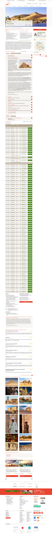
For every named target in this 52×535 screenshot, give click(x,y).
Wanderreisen (21, 521)
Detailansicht (13, 53)
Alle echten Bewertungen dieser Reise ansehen (25, 375)
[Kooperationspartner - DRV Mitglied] (36, 527)
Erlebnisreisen (28, 513)
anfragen (30, 128)
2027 (9, 123)
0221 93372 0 (39, 490)
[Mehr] (6, 341)
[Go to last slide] (6, 479)
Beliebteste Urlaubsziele (22, 515)
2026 (6, 123)
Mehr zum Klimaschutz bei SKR (14, 310)
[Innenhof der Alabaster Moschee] (11, 400)
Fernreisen (21, 513)
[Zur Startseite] (8, 3)
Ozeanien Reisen (7, 515)
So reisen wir (32, 6)
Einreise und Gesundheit (37, 54)
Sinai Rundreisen (8, 456)
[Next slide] (32, 479)
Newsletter (41, 3)
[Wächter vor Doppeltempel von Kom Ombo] (25, 423)
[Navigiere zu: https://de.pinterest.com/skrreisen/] (42, 512)
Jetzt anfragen (40, 29)
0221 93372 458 (41, 32)
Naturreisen (21, 517)
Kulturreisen (28, 521)
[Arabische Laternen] (11, 437)
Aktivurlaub (28, 514)
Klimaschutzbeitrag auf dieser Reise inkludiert (25, 40)
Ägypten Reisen (15, 27)
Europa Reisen (7, 516)
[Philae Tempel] (11, 409)
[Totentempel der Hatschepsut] (25, 446)
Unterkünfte (18, 53)
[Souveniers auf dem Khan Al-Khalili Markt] (11, 390)
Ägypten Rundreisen (8, 454)
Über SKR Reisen (38, 6)
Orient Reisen (12, 27)
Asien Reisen (7, 512)
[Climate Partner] (15, 527)
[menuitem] (14, 6)
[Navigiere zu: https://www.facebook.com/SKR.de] (39, 512)
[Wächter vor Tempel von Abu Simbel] (11, 423)
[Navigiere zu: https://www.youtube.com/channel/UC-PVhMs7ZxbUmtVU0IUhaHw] (37, 512)
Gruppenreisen (28, 517)
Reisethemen (26, 6)
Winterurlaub (28, 520)
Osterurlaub (21, 522)
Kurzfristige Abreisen (22, 518)
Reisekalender (21, 520)
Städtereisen (21, 514)
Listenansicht (8, 53)
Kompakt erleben (20, 27)
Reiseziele (14, 6)
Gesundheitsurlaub (29, 515)
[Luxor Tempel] (25, 409)
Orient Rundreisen (8, 455)
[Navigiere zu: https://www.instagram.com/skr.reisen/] (34, 512)
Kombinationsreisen (29, 518)
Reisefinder (20, 6)
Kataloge (45, 3)
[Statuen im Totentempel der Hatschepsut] (11, 446)
